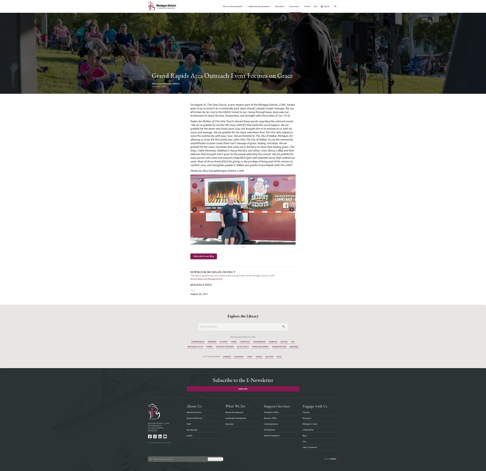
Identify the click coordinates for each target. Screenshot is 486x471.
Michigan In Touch (310, 424)
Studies (224, 342)
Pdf (293, 342)
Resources (294, 6)
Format (227, 357)
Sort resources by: (212, 356)
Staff (189, 424)
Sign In (327, 6)
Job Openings (192, 430)
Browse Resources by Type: (243, 337)
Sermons (294, 347)
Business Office (270, 418)
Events (308, 6)
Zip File (284, 342)
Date (192, 290)
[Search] (283, 326)
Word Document (260, 347)
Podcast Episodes (225, 347)
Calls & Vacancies (310, 447)
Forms (209, 347)
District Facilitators (272, 436)
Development (269, 430)
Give (315, 6)
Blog (304, 436)
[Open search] (335, 6)
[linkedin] (160, 436)
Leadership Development (259, 6)
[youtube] (165, 436)
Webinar (212, 342)
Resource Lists (195, 347)
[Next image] (291, 209)
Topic (249, 357)
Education (279, 6)
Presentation (279, 347)
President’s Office (271, 412)
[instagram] (155, 436)
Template (245, 342)
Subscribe (243, 389)
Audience (239, 357)
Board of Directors (194, 418)
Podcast (306, 412)
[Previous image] (194, 209)
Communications (271, 424)
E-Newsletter (308, 430)
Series (259, 357)
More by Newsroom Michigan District (206, 279)
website (273, 342)
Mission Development (232, 6)
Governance (259, 342)
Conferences (197, 342)
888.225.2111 (152, 430)
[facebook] (150, 436)
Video (234, 342)
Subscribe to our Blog (204, 256)
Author (269, 357)
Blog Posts (243, 347)
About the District (194, 412)
